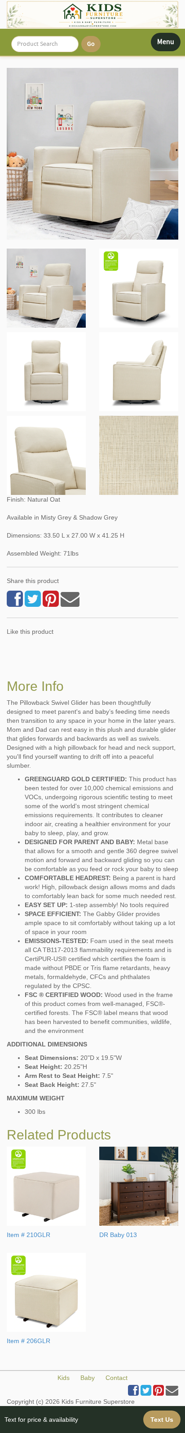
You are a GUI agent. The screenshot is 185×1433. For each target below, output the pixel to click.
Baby (87, 1377)
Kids (63, 1377)
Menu (169, 44)
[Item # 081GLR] (46, 288)
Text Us (161, 1419)
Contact (117, 1377)
